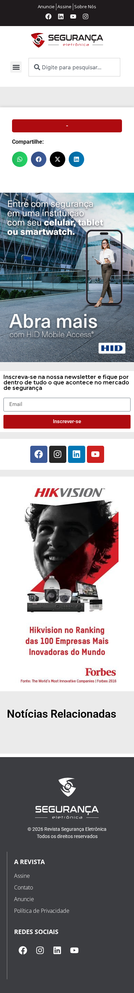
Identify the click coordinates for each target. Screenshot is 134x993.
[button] (16, 67)
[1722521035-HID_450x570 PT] (67, 360)
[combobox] (74, 67)
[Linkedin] (61, 16)
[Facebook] (48, 16)
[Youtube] (73, 16)
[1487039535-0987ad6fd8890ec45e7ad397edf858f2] (67, 683)
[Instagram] (85, 16)
